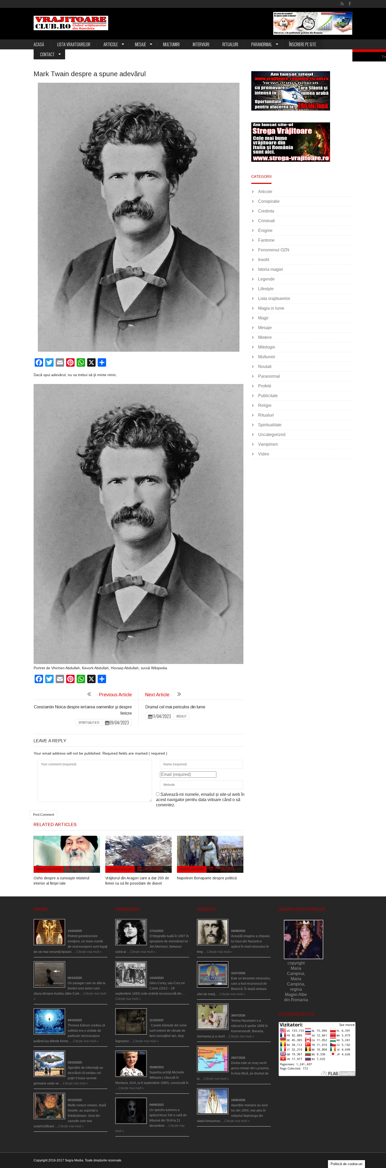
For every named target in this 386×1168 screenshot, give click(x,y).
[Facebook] (349, 4)
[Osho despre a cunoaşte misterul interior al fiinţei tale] (67, 854)
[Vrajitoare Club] (71, 23)
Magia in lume (271, 308)
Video (263, 454)
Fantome (266, 240)
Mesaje (140, 44)
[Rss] (342, 4)
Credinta (266, 211)
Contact (47, 54)
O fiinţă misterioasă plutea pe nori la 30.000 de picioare (86, 967)
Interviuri (201, 44)
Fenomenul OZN (273, 250)
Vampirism (268, 444)
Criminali (266, 221)
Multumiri (171, 44)
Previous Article (115, 694)
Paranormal (261, 44)
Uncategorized (271, 434)
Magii (263, 318)
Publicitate (268, 395)
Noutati (265, 366)
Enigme (265, 230)
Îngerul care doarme (82, 1095)
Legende (266, 279)
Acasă (39, 44)
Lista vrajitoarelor (73, 44)
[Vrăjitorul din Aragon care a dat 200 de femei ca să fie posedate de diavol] (138, 854)
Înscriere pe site (302, 44)
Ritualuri (230, 44)
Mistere (265, 337)
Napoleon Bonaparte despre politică (207, 878)
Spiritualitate (89, 722)
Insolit (181, 716)
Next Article (157, 694)
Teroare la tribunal (162, 1099)
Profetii (264, 386)
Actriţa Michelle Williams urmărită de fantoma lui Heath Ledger (166, 1057)
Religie (265, 405)
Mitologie (266, 347)
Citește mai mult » (89, 952)
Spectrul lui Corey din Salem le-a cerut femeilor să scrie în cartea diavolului (168, 967)
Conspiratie (269, 201)
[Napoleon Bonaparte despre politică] (210, 854)
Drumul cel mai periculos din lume (175, 707)
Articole (110, 44)
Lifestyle (266, 289)
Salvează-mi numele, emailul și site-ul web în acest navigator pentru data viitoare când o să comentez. (200, 799)
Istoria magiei (120, 869)
